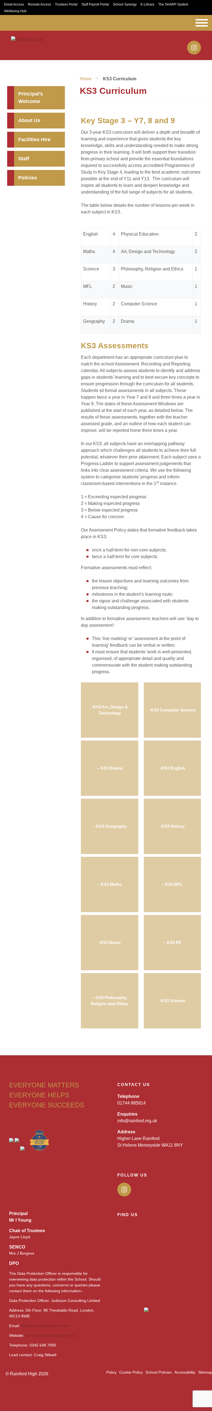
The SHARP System (173, 4)
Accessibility (184, 1372)
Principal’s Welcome (30, 97)
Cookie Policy (131, 1372)
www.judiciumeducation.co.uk (50, 1335)
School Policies (158, 1372)
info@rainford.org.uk (137, 1120)
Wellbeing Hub (15, 11)
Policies (27, 177)
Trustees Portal (66, 4)
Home (86, 78)
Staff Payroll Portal (95, 4)
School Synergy (125, 4)
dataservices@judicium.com (45, 1326)
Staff (23, 158)
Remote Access (39, 4)
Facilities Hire (34, 139)
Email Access (14, 4)
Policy (111, 1372)
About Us (29, 120)
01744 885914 (131, 1103)
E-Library (147, 4)
